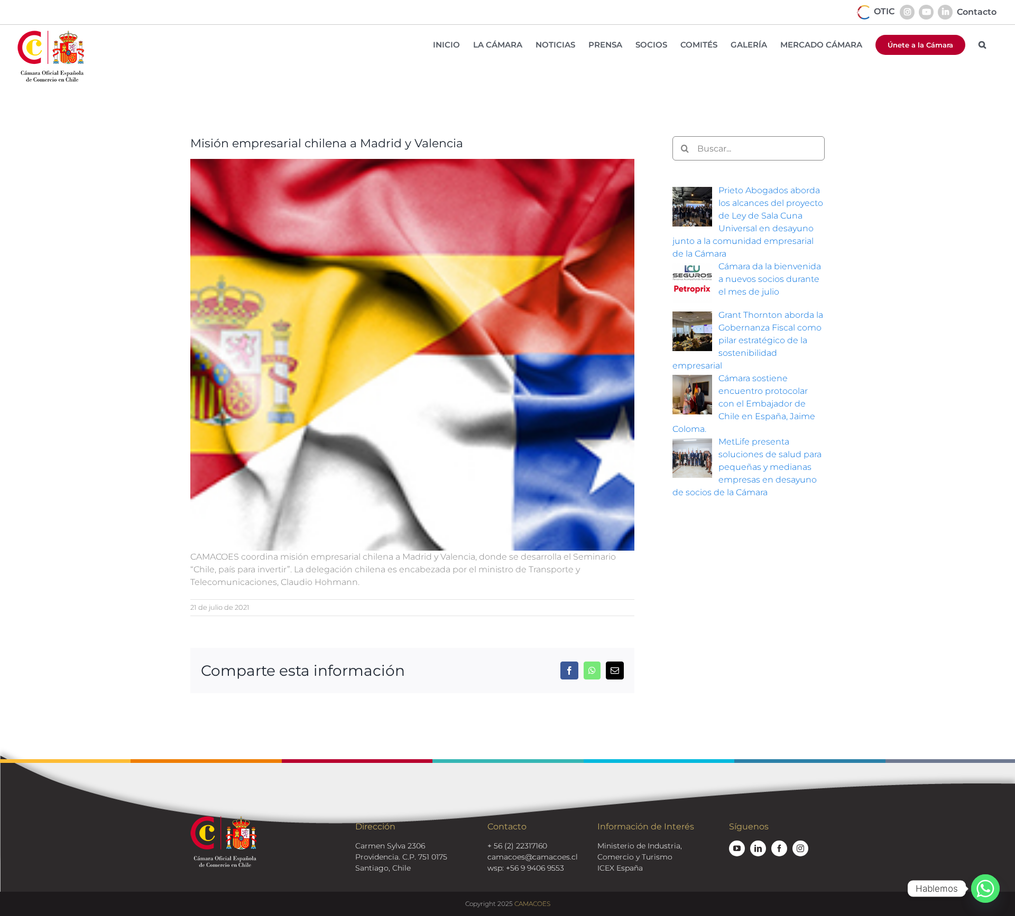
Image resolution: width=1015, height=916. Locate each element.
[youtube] (737, 848)
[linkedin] (758, 848)
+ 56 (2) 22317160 (517, 846)
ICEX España (620, 868)
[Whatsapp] (985, 888)
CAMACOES (532, 904)
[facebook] (779, 848)
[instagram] (800, 848)
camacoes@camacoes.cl (532, 857)
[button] (982, 44)
